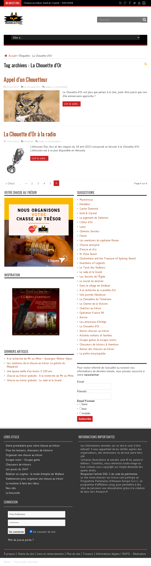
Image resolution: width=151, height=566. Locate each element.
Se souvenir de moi (43, 532)
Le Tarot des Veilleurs (92, 267)
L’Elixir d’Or (86, 222)
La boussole (13, 493)
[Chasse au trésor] (13, 22)
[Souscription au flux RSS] (145, 64)
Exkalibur (84, 204)
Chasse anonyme (89, 245)
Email (80, 381)
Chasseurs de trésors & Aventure (99, 344)
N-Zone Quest (88, 254)
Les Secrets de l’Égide (92, 276)
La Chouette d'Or (32, 86)
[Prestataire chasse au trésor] (38, 265)
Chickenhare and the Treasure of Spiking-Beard (107, 258)
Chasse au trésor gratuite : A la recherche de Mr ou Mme (40, 375)
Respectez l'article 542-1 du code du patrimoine (108, 474)
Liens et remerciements (50, 554)
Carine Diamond (88, 208)
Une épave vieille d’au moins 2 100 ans (29, 371)
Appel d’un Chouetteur (26, 79)
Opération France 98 (91, 312)
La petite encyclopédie (92, 353)
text (84, 408)
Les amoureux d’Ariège (92, 322)
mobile (86, 413)
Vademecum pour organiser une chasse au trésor (34, 478)
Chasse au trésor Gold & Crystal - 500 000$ (48, 3)
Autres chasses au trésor (94, 331)
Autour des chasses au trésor (96, 349)
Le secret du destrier (91, 281)
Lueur (82, 226)
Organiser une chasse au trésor (24, 455)
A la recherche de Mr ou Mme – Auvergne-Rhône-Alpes (39, 358)
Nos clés (11, 488)
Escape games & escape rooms (97, 340)
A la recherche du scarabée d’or (97, 290)
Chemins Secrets (89, 231)
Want (7, 562)
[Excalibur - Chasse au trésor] (35, 342)
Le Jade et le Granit (90, 272)
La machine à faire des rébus (22, 483)
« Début (10, 183)
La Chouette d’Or (89, 326)
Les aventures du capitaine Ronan (99, 240)
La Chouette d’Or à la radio (30, 134)
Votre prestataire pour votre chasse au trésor (33, 445)
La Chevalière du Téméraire (95, 299)
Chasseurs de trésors (18, 464)
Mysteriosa (86, 199)
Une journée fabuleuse (92, 294)
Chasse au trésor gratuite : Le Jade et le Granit (34, 380)
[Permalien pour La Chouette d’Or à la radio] (15, 175)
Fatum (83, 236)
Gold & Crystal (88, 213)
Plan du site (73, 554)
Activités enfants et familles (95, 335)
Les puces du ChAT (17, 469)
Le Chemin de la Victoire (93, 303)
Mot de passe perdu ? (21, 540)
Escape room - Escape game (23, 459)
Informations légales (108, 554)
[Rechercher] (144, 20)
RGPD (126, 554)
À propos (9, 554)
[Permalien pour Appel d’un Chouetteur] (32, 121)
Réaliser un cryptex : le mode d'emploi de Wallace (35, 474)
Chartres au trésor (90, 308)
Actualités (28, 141)
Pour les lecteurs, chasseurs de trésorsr (29, 450)
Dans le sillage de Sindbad (94, 285)
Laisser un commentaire (56, 86)
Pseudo (82, 391)
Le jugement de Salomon (93, 217)
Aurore (83, 317)
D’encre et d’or (88, 249)
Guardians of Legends (92, 263)
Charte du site (25, 554)
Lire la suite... (71, 103)
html (84, 404)
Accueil (12, 55)
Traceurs (88, 554)
